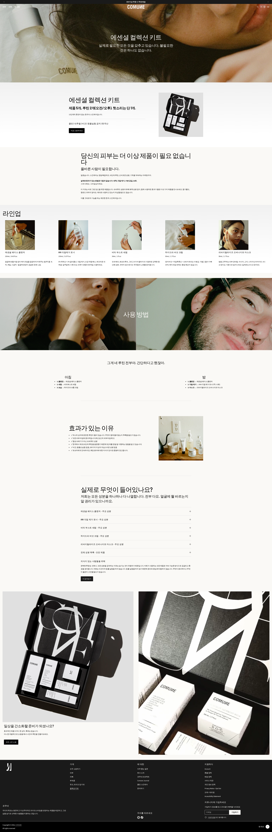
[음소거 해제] (265, 751)
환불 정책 (208, 773)
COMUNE (18, 825)
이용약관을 (211, 817)
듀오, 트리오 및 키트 (77, 784)
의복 (71, 777)
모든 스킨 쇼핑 (11, 742)
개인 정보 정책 (210, 784)
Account (207, 769)
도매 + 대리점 (210, 792)
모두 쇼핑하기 (75, 769)
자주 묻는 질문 (142, 769)
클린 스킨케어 (142, 784)
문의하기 (140, 788)
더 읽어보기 (87, 579)
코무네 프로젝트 (143, 777)
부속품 (72, 780)
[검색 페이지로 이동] (257, 7)
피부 (71, 773)
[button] (264, 7)
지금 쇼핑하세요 (77, 131)
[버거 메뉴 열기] (268, 7)
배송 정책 (208, 777)
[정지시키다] (262, 751)
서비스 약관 (209, 780)
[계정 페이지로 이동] (261, 7)
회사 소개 (140, 773)
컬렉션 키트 (74, 788)
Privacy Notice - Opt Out (213, 788)
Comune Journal (143, 780)
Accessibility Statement (213, 796)
